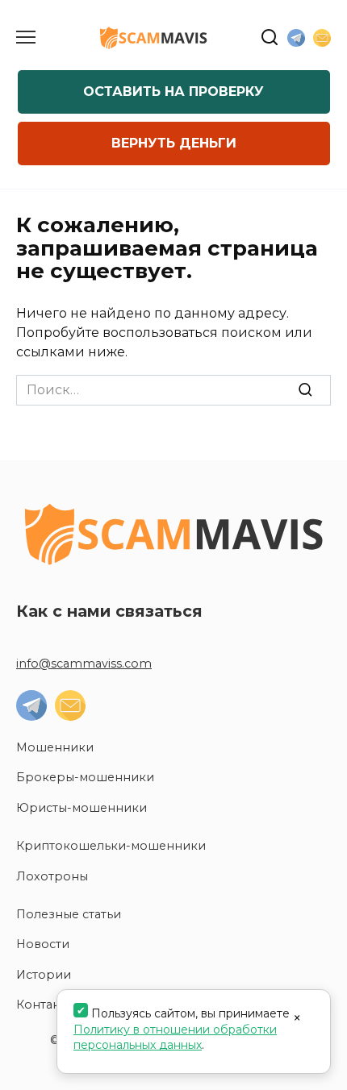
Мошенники (55, 747)
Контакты (45, 1004)
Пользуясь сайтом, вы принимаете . (181, 1029)
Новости (42, 944)
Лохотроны (52, 876)
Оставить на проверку (173, 91)
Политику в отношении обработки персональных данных (175, 1037)
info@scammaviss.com (84, 663)
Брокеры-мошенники (85, 777)
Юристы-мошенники (81, 808)
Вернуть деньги (173, 143)
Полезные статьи (68, 914)
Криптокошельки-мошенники (111, 845)
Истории (43, 974)
